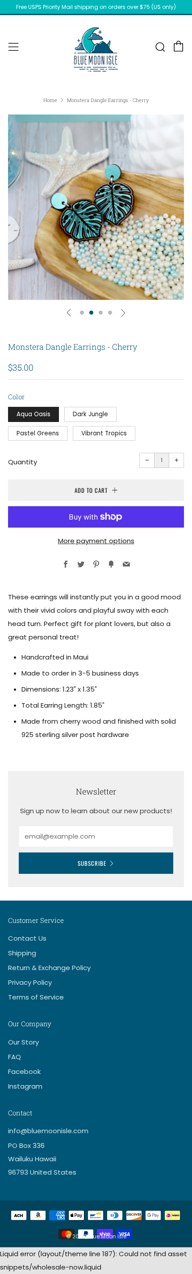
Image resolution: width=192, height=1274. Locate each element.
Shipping (22, 953)
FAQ (14, 1056)
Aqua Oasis (33, 414)
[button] (82, 313)
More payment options (96, 540)
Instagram (25, 1086)
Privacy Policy (30, 982)
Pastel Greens (38, 433)
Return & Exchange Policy (49, 967)
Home (50, 100)
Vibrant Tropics (104, 433)
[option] (96, 207)
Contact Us (27, 938)
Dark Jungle (90, 414)
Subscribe (92, 863)
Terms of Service (36, 997)
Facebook (24, 1071)
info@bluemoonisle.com (48, 1130)
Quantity (22, 462)
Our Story (23, 1042)
